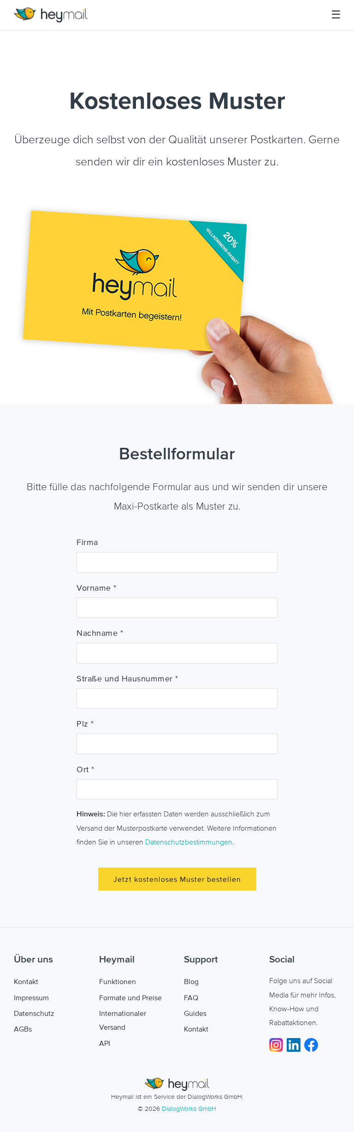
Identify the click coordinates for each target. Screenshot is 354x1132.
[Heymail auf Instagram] (278, 1044)
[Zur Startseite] (51, 15)
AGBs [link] (23, 1029)
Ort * (85, 769)
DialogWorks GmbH (189, 1108)
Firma (87, 542)
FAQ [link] (191, 997)
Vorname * (97, 587)
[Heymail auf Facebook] (311, 1044)
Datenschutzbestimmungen (188, 842)
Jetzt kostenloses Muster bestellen (177, 879)
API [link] (104, 1043)
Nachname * (100, 633)
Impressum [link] (31, 997)
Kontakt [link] (26, 981)
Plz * (85, 723)
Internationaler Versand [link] (122, 1020)
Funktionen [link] (117, 981)
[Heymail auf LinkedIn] (295, 1044)
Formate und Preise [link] (130, 997)
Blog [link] (191, 981)
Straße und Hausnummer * (127, 678)
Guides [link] (195, 1013)
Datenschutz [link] (34, 1013)
